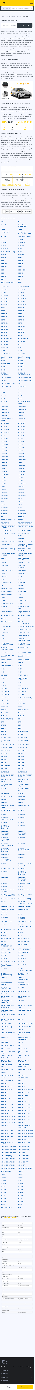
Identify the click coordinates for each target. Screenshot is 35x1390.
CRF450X (4, 477)
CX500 (20, 499)
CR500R (20, 396)
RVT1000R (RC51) (7, 719)
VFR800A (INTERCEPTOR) (23, 978)
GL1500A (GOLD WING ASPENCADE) (25, 545)
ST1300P (21, 766)
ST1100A (4, 757)
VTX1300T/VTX (23, 1095)
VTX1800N (4, 1125)
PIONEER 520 (22, 692)
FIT (2, 517)
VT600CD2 (4, 1042)
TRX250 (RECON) (23, 805)
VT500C (20, 1030)
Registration (25, 1387)
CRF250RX (4, 462)
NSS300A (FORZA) (24, 660)
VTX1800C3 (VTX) (7, 1110)
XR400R (20, 1192)
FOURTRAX (5, 523)
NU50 (20, 666)
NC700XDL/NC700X (7, 616)
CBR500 (3, 320)
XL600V (3, 1180)
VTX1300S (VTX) (23, 1092)
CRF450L (21, 468)
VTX (19, 1080)
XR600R (3, 1198)
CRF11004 (21, 418)
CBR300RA (21, 317)
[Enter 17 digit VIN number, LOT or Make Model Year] (31, 8)
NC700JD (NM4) (23, 600)
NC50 (3, 600)
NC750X (20, 619)
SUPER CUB (5, 772)
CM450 (20, 370)
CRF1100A (21, 423)
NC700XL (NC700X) (24, 616)
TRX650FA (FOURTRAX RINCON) (25, 902)
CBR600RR (4, 329)
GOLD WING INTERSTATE (22, 566)
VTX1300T (4, 1095)
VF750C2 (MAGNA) (24, 952)
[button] (6, 8)
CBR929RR (21, 341)
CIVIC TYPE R (5, 364)
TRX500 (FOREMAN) (24, 889)
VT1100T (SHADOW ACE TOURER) (7, 1020)
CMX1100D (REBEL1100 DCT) (24, 373)
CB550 (20, 267)
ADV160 (20, 229)
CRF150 (20, 438)
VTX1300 (4, 1083)
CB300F (3, 255)
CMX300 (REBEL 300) (25, 377)
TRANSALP (21, 799)
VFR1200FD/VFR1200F (8, 961)
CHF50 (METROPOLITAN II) (7, 357)
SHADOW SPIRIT (6, 748)
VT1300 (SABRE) (6, 1027)
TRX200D (4, 802)
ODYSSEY (4, 675)
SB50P (20, 725)
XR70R (3, 1204)
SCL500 (3, 728)
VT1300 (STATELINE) (25, 1027)
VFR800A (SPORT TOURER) (7, 983)
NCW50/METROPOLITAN (26, 626)
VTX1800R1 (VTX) (24, 1142)
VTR (19, 1072)
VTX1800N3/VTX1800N (25, 1136)
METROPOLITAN (6, 588)
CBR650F (4, 332)
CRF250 (20, 450)
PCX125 (20, 682)
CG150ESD (4, 347)
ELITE (20, 508)
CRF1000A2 (22, 406)
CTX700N (21, 493)
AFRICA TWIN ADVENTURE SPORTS (25, 232)
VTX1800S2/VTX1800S (8, 1162)
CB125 (20, 249)
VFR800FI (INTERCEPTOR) (6, 987)
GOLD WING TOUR (7, 570)
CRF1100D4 (5, 429)
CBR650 (20, 329)
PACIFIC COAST (23, 675)
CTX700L (4, 493)
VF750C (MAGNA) (7, 952)
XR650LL (21, 1201)
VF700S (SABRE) (23, 944)
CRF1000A (4, 406)
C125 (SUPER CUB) (24, 236)
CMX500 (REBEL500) (8, 383)
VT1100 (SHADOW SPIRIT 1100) (7, 1001)
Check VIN (25, 25)
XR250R (20, 1189)
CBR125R (21, 308)
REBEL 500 (4, 707)
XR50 (3, 1195)
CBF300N (21, 293)
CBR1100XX (22, 305)
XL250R (3, 1174)
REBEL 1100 (5, 704)
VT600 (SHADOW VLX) (8, 1033)
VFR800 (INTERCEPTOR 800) (25, 969)
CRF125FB (4, 438)
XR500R (20, 1195)
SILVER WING (5, 751)
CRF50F (3, 480)
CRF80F (3, 483)
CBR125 (3, 308)
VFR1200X (21, 961)
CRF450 (3, 468)
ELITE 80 (4, 514)
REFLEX (3, 710)
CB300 (20, 252)
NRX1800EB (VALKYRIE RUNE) (7, 648)
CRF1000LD (22, 412)
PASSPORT (4, 678)
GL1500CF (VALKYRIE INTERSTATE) (8, 554)
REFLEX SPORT (23, 710)
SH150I (3, 734)
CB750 (20, 279)
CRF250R (21, 456)
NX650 (20, 672)
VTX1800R (4, 1139)
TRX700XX (4, 914)
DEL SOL (4, 505)
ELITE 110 (4, 511)
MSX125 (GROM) (6, 591)
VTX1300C (21, 1083)
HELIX (20, 576)
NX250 (20, 669)
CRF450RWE (5, 474)
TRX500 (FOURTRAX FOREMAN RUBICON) (8, 895)
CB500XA (4, 267)
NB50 (3, 597)
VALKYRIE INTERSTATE (22, 917)
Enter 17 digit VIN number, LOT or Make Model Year (21, 8)
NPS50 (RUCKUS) (23, 635)
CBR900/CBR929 (6, 338)
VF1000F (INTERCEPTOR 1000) (25, 925)
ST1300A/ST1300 (6, 766)
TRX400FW (21, 854)
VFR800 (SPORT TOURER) (23, 974)
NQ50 (3, 638)
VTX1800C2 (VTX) (7, 1107)
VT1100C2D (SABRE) (25, 1010)
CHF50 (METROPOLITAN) (24, 357)
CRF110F (21, 432)
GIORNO (21, 538)
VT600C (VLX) (5, 1037)
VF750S (3, 955)
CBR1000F (4, 299)
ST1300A (21, 763)
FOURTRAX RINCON (24, 530)
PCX (2, 682)
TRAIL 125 (21, 796)
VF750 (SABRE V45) (24, 949)
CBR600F (4, 326)
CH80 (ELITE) (5, 353)
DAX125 (20, 502)
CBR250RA (4, 314)
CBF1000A (21, 289)
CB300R (3, 258)
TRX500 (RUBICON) (24, 899)
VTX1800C (4, 1101)
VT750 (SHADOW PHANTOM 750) (6, 1061)
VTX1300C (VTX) (6, 1086)
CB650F (20, 273)
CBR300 (20, 314)
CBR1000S (21, 302)
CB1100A (21, 246)
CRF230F (4, 447)
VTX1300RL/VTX (6, 1089)
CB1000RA (21, 243)
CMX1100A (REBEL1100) (5, 373)
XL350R (20, 1174)
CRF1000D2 (22, 409)
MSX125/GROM (23, 591)
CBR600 (20, 323)
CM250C (21, 367)
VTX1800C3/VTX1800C (25, 1110)
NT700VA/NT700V (6, 666)
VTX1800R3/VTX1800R (8, 1153)
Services (4, 1377)
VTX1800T (21, 1165)
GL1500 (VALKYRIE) (7, 544)
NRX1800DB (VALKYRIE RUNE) (7, 643)
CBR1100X (4, 305)
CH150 (3, 350)
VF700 (20, 935)
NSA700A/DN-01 (23, 647)
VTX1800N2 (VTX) (7, 1133)
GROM (3, 573)
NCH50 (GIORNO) (7, 622)
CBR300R (4, 317)
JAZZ (2, 585)
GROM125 (21, 573)
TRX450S (4, 886)
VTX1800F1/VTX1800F (8, 1116)
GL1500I (4, 558)
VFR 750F (21, 955)
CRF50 (20, 477)
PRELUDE (21, 695)
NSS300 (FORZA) (6, 660)
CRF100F (4, 415)
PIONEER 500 (5, 692)
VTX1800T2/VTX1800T (25, 1168)
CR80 (3, 399)
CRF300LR (21, 465)
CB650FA (4, 276)
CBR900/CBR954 (23, 338)
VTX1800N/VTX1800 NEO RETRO (24, 1126)
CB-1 (2, 240)
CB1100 (3, 246)
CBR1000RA (22, 299)
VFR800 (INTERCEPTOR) (6, 974)
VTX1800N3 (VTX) (7, 1136)
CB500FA (4, 264)
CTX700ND (4, 496)
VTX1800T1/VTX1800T (8, 1168)
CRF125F (21, 435)
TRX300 (3, 814)
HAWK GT (4, 576)
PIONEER (4, 688)
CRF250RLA (22, 459)
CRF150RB (4, 444)
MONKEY (21, 588)
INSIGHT (21, 579)
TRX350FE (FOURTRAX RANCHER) (5, 827)
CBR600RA (21, 326)
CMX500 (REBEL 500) (25, 380)
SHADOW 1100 (6, 737)
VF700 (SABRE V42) (24, 938)
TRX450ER (21, 868)
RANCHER (4, 701)
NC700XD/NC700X (7, 611)
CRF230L (21, 447)
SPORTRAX (5, 754)
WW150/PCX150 (6, 1171)
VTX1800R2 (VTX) (24, 1147)
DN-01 (20, 505)
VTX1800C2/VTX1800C (25, 1107)
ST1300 (3, 763)
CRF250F (4, 453)
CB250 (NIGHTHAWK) (8, 252)
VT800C (3, 1072)
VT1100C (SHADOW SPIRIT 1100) (7, 1006)
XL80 (19, 1180)
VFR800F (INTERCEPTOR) (23, 983)
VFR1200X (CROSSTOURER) (7, 965)
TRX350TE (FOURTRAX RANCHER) (22, 833)
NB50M (20, 597)
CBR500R (21, 320)
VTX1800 (21, 1098)
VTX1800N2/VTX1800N (25, 1133)
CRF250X (21, 462)
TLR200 (20, 793)
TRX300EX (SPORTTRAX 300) (7, 818)
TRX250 (20, 802)
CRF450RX (21, 474)
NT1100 (3, 663)
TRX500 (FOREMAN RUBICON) (7, 890)
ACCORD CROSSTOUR (22, 225)
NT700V (20, 663)
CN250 (20, 383)
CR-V (2, 389)
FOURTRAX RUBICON (8, 533)
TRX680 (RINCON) (24, 909)
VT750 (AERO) (22, 1048)
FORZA (20, 520)
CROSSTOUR (22, 483)
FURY (3, 538)
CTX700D (21, 489)
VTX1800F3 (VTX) (24, 1119)
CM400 (3, 370)
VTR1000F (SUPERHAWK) (23, 1076)
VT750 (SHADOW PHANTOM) (23, 1061)
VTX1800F (4, 1113)
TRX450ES (4, 871)
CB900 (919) (5, 286)
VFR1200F (4, 958)
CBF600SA (4, 296)
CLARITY (21, 364)
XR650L (3, 1201)
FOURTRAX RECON (7, 530)
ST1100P (21, 760)
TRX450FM (4, 877)
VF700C (3, 941)
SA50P (20, 722)
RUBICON (4, 716)
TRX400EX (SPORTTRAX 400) (7, 844)
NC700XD (4, 606)
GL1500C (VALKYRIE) (8, 549)
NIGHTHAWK (5, 632)
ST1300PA (4, 769)
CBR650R (4, 335)
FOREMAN (21, 517)
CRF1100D (21, 426)
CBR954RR (4, 344)
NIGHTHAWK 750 (23, 632)
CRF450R (4, 471)
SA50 (2, 722)
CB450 (20, 258)
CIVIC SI (20, 361)
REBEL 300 (21, 704)
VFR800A (4, 978)
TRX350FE (21, 822)
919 (19, 221)
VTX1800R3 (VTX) (24, 1150)
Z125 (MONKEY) (6, 1207)
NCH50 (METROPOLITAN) (24, 622)
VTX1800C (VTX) (23, 1101)
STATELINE (21, 769)
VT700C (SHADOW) (7, 1045)
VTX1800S (21, 1153)
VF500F (3, 935)
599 (2, 221)
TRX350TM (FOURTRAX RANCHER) (5, 839)
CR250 (20, 393)
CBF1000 (4, 289)
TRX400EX (21, 837)
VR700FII (21, 987)
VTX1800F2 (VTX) (24, 1116)
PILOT (20, 685)
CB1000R (4, 243)
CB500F (20, 261)
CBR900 (20, 335)
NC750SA (4, 619)
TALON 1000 (5, 793)
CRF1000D (4, 409)
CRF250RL (4, 459)
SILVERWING (22, 751)
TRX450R (4, 883)
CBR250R (21, 311)
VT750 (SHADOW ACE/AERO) (23, 1052)
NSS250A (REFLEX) (24, 652)
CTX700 (3, 489)
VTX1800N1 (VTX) (7, 1130)
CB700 (3, 279)
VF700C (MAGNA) (24, 941)
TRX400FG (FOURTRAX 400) (23, 849)
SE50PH (3, 731)
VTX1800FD (22, 1122)
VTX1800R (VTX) (23, 1139)
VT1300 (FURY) (6, 1024)
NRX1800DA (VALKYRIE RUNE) (24, 639)
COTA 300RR (22, 386)
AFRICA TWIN (5, 232)
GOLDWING (22, 570)
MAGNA (20, 585)
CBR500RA (4, 323)
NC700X (20, 603)
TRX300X (4, 822)
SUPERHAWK (22, 772)
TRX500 (20, 886)
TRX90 (20, 914)
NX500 (3, 672)
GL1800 (3, 562)
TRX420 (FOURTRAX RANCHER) (25, 864)
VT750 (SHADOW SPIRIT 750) (23, 1065)
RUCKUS (21, 716)
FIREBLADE (22, 514)
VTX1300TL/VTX (6, 1098)
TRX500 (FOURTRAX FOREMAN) (25, 895)
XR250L (3, 1189)
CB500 (3, 261)
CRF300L (4, 465)
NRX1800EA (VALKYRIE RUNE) (24, 643)
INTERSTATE (22, 582)
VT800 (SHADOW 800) (25, 1069)
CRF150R (21, 441)
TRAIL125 (4, 799)
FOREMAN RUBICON (8, 520)
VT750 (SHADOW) (7, 1069)
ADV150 (3, 229)
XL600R (20, 1177)
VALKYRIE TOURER (24, 921)
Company (4, 1370)
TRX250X (21, 810)
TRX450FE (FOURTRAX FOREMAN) (22, 873)
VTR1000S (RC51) (7, 1080)
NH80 (3, 629)
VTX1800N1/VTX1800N (25, 1130)
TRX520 (3, 902)
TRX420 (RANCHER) (7, 868)
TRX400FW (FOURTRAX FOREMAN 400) (6, 859)
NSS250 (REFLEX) (7, 652)
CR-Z (19, 389)
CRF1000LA (5, 412)
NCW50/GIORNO (6, 626)
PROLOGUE (5, 698)
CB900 (20, 282)
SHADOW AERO (23, 740)
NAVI (19, 594)
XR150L (20, 1183)
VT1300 (20, 1019)
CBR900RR (4, 341)
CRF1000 (4, 402)
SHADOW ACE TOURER (5, 741)
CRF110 (20, 415)
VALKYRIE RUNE (6, 921)
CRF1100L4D (5, 432)
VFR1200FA (22, 958)
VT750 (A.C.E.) (5, 1048)
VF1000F (4, 924)
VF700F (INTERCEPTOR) (6, 945)
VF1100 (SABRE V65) (8, 929)
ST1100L (4, 760)
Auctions (4, 1374)
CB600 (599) (22, 270)
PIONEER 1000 (23, 688)
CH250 (20, 350)
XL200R (20, 1171)
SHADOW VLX (22, 748)
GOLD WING (5, 565)
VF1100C (21, 929)
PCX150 (3, 685)
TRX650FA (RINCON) (7, 906)
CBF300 (3, 293)
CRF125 (3, 435)
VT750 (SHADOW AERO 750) (6, 1056)
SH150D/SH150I (23, 731)
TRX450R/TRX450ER (25, 883)
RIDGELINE (4, 713)
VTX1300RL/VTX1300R (25, 1089)
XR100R (3, 1183)
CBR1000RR (5, 302)
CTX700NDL (22, 496)
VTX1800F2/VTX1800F (8, 1119)
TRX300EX (21, 814)
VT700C (20, 1042)
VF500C (20, 932)
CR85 (20, 399)
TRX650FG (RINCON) (25, 906)
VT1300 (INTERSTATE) (25, 1024)
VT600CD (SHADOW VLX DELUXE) (24, 1038)
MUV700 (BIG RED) (7, 594)
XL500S (3, 1177)
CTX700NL (4, 499)
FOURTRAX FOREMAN (25, 523)
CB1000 (20, 240)
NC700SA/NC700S (7, 603)
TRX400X (21, 857)
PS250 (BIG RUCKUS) (25, 698)
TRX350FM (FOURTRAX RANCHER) (5, 833)
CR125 (3, 393)
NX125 (3, 669)
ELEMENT (4, 508)
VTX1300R (21, 1086)
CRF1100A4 (5, 426)
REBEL (20, 701)
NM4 (2, 635)
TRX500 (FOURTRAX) (8, 899)
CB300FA (21, 255)
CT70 (3, 486)
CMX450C (4, 380)
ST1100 (20, 754)
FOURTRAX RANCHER (25, 526)
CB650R (20, 276)
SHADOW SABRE (23, 745)
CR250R (3, 396)
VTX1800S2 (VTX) (24, 1159)
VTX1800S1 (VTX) (24, 1156)
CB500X (20, 264)
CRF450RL (21, 471)
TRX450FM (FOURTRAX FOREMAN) (22, 879)
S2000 (20, 719)
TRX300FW (21, 817)
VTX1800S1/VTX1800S (8, 1159)
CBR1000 (21, 296)
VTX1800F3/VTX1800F (8, 1122)
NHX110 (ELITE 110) (24, 629)
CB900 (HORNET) (23, 286)
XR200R (20, 1186)
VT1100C (21, 1001)
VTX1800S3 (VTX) (24, 1162)
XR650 (20, 1198)
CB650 (3, 273)
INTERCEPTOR (6, 582)
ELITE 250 (21, 511)
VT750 (20, 1045)
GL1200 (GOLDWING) (25, 541)
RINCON (21, 713)
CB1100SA (4, 249)
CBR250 (3, 311)
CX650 (3, 502)
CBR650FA (21, 332)
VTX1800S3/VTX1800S (8, 1165)
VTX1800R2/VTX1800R (8, 1150)
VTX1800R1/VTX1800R (8, 1147)
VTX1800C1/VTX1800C (25, 1104)
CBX (19, 344)
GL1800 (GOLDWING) (25, 562)
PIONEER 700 (5, 695)
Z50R (20, 1207)
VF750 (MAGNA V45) (7, 949)
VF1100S (4, 932)
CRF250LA (4, 456)
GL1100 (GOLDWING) (8, 541)
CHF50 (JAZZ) (22, 353)
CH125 (20, 347)
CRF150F (4, 441)
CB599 (3, 270)
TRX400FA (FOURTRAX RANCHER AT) (5, 850)
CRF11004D (5, 423)
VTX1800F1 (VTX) (24, 1113)
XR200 (3, 1186)
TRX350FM (21, 825)
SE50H (20, 728)
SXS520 (3, 789)
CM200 (3, 367)
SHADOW (21, 734)
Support (4, 1381)
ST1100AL (21, 757)
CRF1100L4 (22, 429)
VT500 (3, 1030)
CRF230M (4, 450)
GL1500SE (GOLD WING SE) (24, 558)
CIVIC (3, 361)
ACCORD (4, 224)
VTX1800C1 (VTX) (7, 1104)
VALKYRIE (4, 917)
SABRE (3, 725)
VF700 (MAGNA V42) (7, 938)
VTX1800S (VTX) (6, 1156)
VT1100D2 (21, 1014)
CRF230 (20, 444)
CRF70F (20, 480)
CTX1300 (21, 486)
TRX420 (3, 863)
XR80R (20, 1204)
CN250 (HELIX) (6, 386)
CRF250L (21, 453)
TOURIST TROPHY (7, 796)
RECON (20, 707)
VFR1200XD (22, 964)
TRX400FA (21, 844)
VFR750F (4, 969)
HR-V (2, 579)
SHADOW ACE (22, 737)
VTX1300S (4, 1092)
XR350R (3, 1192)
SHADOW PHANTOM (7, 745)
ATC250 (3, 236)
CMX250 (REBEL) (6, 377)
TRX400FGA (5, 854)
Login (9, 1387)
